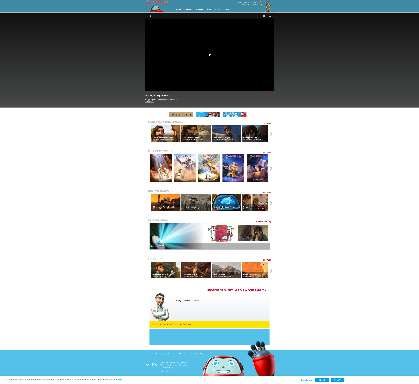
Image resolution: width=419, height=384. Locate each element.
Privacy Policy (160, 354)
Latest (155, 258)
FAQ (180, 354)
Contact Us (187, 354)
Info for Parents (172, 354)
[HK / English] (256, 0)
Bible (209, 9)
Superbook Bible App (243, 2)
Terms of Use (149, 354)
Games (178, 9)
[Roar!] (162, 168)
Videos (217, 9)
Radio (226, 9)
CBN (152, 365)
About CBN (164, 371)
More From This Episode (167, 121)
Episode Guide (160, 220)
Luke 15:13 (149, 101)
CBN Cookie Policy (115, 379)
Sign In (245, 4)
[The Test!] (234, 168)
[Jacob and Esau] (259, 168)
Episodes (199, 9)
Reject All (322, 380)
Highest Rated (160, 191)
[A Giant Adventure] (186, 168)
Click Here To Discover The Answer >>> (171, 324)
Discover (188, 9)
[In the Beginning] (210, 168)
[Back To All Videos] (150, 16)
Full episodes (160, 151)
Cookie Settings (199, 354)
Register (257, 4)
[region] (209, 380)
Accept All (337, 380)
